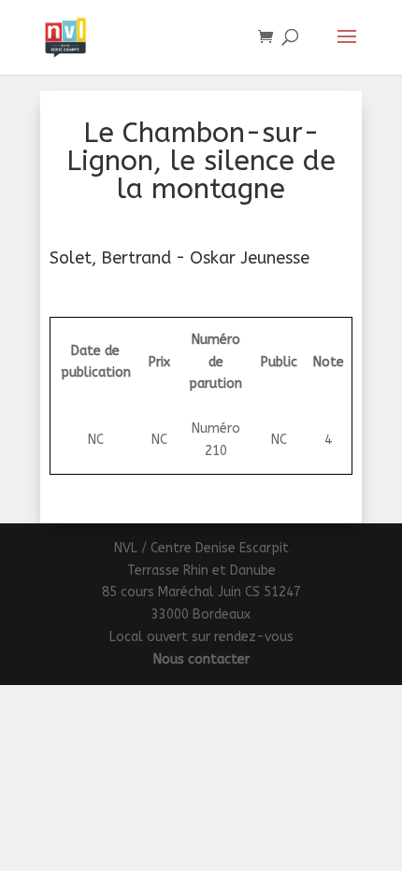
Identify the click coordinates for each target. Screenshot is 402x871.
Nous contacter (201, 659)
